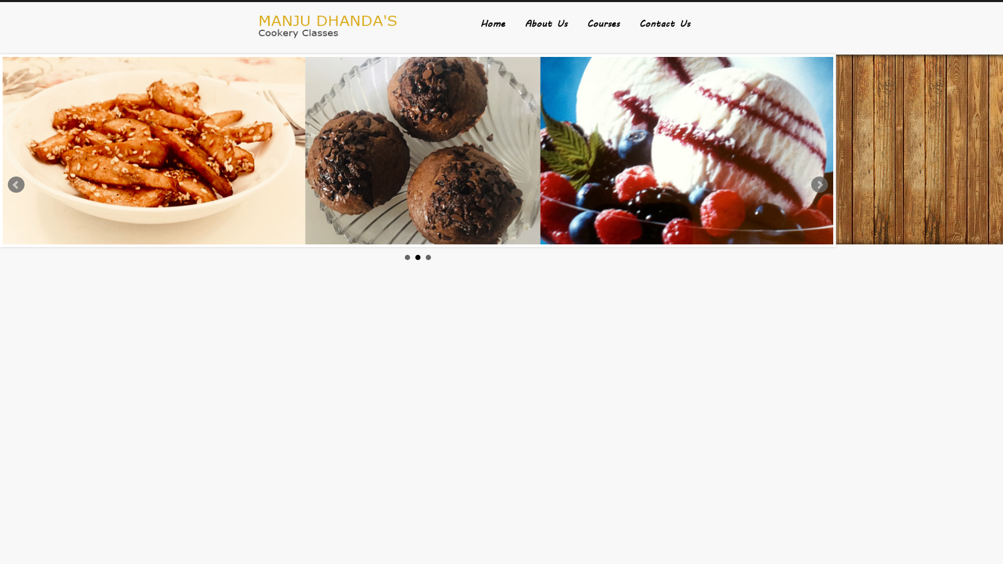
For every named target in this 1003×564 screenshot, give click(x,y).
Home (493, 23)
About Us (546, 23)
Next (819, 185)
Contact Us (664, 23)
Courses (603, 23)
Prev (16, 185)
